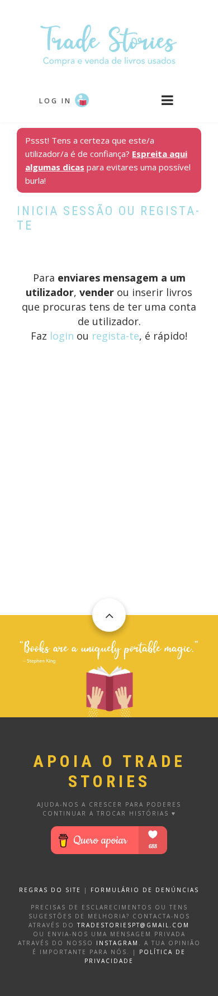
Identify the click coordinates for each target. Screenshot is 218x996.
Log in (55, 101)
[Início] (109, 44)
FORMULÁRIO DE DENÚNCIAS (145, 890)
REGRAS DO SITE (50, 890)
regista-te (115, 335)
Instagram (117, 943)
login (62, 335)
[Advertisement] (109, 506)
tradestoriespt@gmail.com (133, 925)
